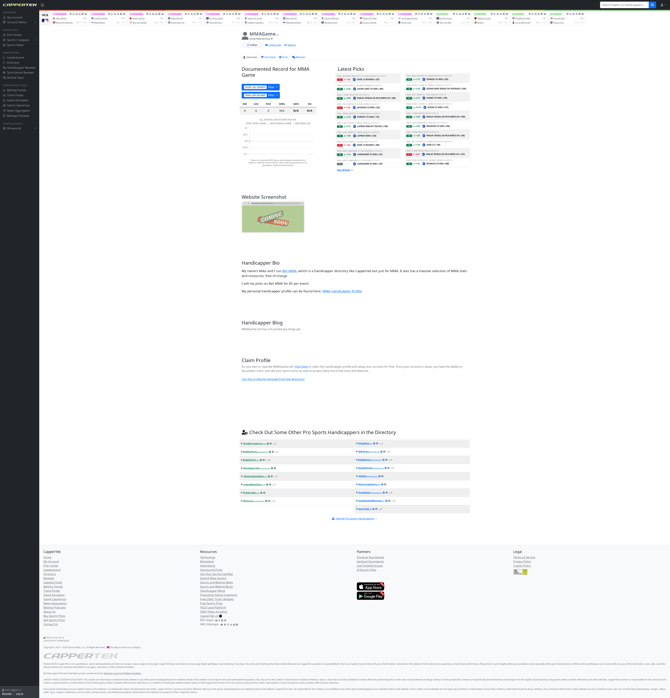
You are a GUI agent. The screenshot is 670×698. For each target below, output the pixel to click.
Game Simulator (17, 100)
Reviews (300, 57)
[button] (663, 4)
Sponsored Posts (211, 570)
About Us (49, 612)
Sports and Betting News (216, 582)
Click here (301, 367)
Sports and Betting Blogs (216, 587)
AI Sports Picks (366, 570)
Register (7, 693)
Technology (207, 557)
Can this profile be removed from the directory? (273, 379)
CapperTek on (209, 616)
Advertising (207, 566)
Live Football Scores (370, 566)
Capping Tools (52, 582)
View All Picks (343, 170)
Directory (13, 63)
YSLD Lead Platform (213, 607)
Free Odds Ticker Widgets (217, 599)
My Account (15, 17)
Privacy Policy (522, 561)
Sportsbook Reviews (20, 72)
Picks (285, 57)
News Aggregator (18, 110)
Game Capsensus (18, 105)
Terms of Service (524, 557)
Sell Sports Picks (54, 620)
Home (47, 557)
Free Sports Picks (211, 603)
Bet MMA (289, 271)
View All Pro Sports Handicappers (355, 518)
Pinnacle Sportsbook (370, 557)
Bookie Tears (15, 77)
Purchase (270, 57)
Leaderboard (15, 57)
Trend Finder (15, 95)
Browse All (14, 128)
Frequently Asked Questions (218, 595)
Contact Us (50, 624)
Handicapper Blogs (212, 591)
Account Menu (16, 22)
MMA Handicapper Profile (342, 291)
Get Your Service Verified (216, 574)
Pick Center (14, 35)
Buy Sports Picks (54, 616)
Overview (251, 57)
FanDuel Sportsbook (370, 561)
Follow (253, 45)
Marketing (207, 561)
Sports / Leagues (18, 40)
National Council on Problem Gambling (122, 673)
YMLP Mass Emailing (213, 612)
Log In (19, 693)
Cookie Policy (522, 566)
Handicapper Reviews (21, 68)
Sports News (15, 45)
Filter (260, 87)
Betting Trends (16, 90)
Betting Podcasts (18, 116)
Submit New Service (213, 578)
